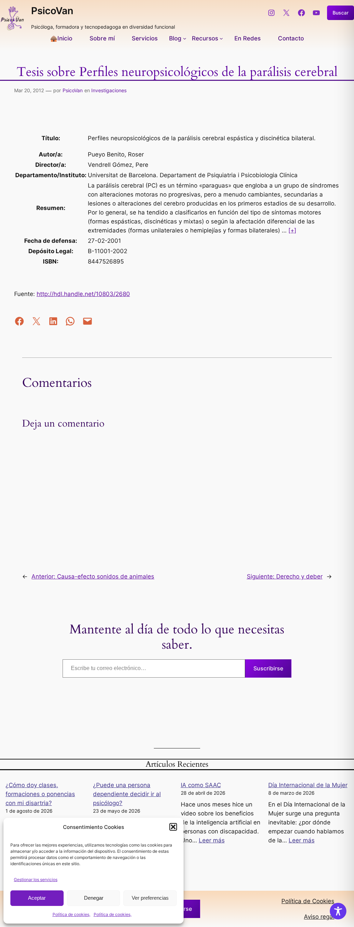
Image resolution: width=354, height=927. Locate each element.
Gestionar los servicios (35, 879)
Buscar (340, 13)
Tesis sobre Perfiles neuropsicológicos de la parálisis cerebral (177, 72)
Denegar (93, 898)
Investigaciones (109, 90)
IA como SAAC (201, 785)
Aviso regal (319, 916)
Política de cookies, (71, 914)
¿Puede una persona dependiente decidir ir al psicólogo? (127, 794)
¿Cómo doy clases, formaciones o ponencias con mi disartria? (40, 794)
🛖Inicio (61, 38)
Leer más (212, 840)
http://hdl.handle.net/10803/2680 (83, 293)
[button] (173, 826)
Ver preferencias (150, 898)
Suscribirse (268, 668)
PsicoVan (52, 11)
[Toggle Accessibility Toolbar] (338, 911)
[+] (292, 230)
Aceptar (37, 898)
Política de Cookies (307, 901)
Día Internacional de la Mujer (307, 785)
